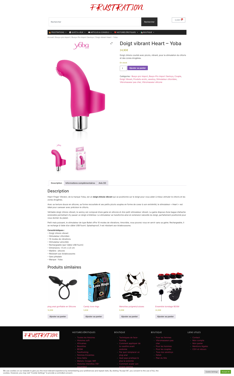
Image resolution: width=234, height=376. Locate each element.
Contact (196, 337)
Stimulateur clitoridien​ (166, 79)
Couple (178, 76)
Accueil (51, 37)
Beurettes (81, 346)
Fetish (158, 355)
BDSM (80, 349)
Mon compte (198, 340)
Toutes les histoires (86, 337)
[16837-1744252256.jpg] (59, 159)
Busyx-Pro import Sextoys (83, 37)
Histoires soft (83, 340)
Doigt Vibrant (126, 79)
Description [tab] (56, 183)
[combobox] (94, 21)
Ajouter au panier (137, 68)
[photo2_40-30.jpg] (81, 159)
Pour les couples (163, 349)
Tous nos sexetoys (164, 352)
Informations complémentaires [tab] (80, 183)
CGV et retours (199, 349)
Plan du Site (161, 358)
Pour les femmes (163, 337)
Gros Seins (82, 358)
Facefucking (82, 352)
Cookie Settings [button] (212, 372)
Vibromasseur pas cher (130, 82)
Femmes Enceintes (85, 355)
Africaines (81, 343)
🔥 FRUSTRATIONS (56, 32)
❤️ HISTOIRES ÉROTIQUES (125, 32)
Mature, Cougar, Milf (86, 361)
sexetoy (151, 79)
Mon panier (197, 343)
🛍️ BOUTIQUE (146, 32)
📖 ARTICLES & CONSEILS (98, 32)
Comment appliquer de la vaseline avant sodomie (129, 346)
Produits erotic (140, 79)
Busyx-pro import (62, 37)
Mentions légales (200, 346)
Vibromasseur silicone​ (152, 82)
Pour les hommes (164, 346)
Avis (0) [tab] (102, 183)
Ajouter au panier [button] (57, 316)
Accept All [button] (225, 372)
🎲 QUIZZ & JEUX (76, 32)
